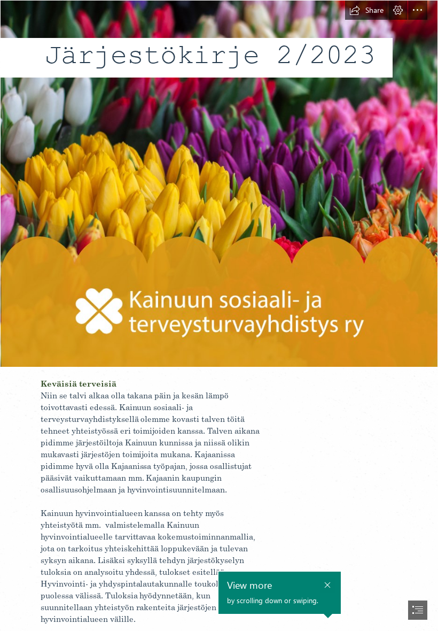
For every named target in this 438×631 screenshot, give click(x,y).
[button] (366, 10)
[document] (219, 315)
